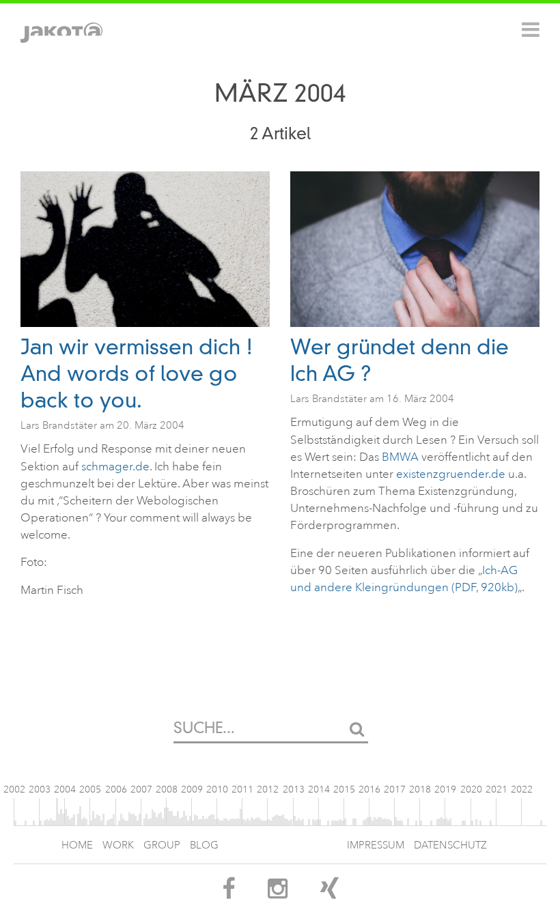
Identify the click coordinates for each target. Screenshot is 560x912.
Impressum (375, 845)
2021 (496, 789)
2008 (167, 789)
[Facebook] (228, 893)
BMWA (400, 457)
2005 (90, 789)
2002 (14, 789)
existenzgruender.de (450, 474)
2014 (319, 789)
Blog (204, 845)
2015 (344, 789)
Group (161, 845)
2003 (40, 789)
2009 (192, 789)
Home (77, 845)
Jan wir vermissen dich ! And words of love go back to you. (136, 373)
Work (118, 845)
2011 (242, 789)
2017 (395, 789)
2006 (116, 789)
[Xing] (329, 893)
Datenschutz (450, 845)
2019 (445, 789)
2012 (268, 789)
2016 (369, 789)
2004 (65, 789)
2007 (141, 789)
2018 (420, 789)
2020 (471, 789)
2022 (522, 789)
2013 (294, 789)
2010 (217, 789)
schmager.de (115, 466)
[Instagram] (278, 893)
